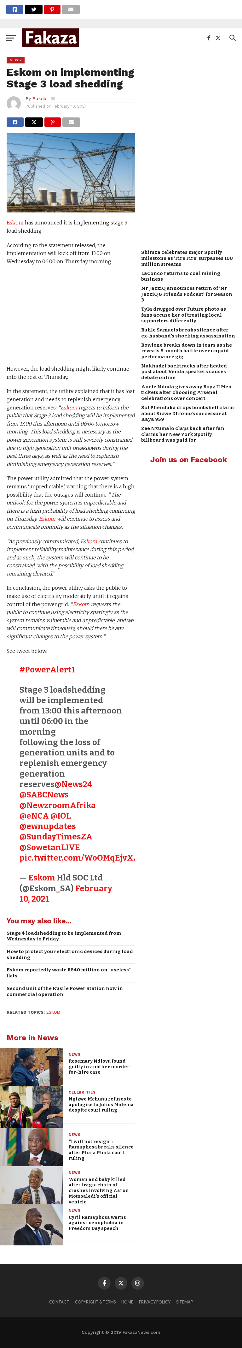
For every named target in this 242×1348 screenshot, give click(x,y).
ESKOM (53, 1012)
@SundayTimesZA (56, 837)
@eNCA (34, 816)
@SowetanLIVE (50, 847)
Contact (59, 1301)
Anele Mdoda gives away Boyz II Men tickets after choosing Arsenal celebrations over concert (186, 392)
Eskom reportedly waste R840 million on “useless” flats (69, 973)
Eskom (15, 222)
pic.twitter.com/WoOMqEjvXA (80, 858)
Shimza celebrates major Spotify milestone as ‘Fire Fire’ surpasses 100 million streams (187, 258)
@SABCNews (44, 795)
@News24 (73, 784)
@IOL (60, 816)
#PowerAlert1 (47, 670)
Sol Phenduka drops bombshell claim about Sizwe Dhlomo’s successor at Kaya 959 (187, 413)
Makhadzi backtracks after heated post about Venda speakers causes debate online (184, 371)
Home (127, 1301)
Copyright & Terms (95, 1301)
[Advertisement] (71, 316)
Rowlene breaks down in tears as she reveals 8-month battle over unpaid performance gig (186, 351)
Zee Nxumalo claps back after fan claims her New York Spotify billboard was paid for (182, 434)
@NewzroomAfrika (58, 805)
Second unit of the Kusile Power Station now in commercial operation (65, 991)
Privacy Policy (154, 1301)
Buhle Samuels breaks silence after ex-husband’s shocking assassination (188, 333)
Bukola (40, 98)
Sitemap (184, 1301)
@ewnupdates (48, 826)
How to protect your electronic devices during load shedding (70, 954)
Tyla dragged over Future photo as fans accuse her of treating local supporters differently (183, 315)
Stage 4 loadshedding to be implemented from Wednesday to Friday (64, 936)
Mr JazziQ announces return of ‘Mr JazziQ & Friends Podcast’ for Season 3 (186, 294)
